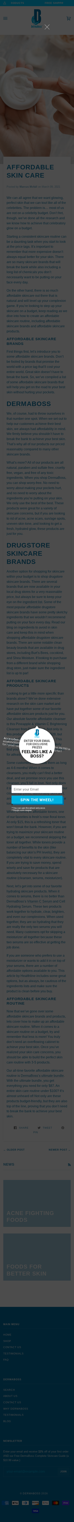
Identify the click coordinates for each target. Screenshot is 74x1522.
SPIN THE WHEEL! (37, 800)
